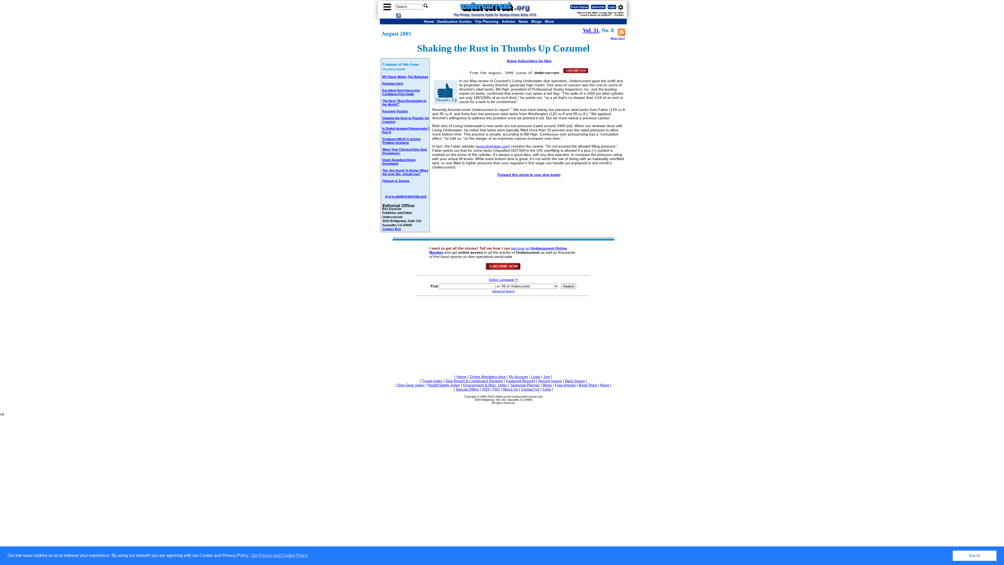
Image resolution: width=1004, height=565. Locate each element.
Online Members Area (488, 377)
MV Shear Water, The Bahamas (405, 77)
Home (429, 21)
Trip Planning (487, 21)
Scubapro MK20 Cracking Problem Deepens (401, 141)
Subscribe (598, 6)
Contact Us (530, 389)
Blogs (536, 21)
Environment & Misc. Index (485, 385)
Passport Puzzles (395, 111)
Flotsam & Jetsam (395, 181)
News (523, 21)
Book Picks (588, 385)
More (549, 21)
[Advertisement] (503, 334)
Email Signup (579, 6)
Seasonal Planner (525, 385)
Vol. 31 (591, 30)
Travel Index (432, 381)
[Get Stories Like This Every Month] (575, 73)
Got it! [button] (974, 555)
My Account (518, 377)
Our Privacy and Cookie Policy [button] (279, 555)
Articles (508, 21)
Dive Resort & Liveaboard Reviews (474, 381)
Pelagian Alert (392, 84)
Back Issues (575, 381)
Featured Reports (520, 381)
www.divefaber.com (493, 146)
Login (611, 6)
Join (546, 377)
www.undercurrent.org (405, 196)
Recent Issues (550, 381)
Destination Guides (454, 21)
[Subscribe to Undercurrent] (503, 270)
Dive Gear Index (410, 385)
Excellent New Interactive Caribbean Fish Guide (401, 92)
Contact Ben (391, 229)
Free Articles (565, 385)
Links (547, 389)
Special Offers (467, 389)
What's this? (618, 38)
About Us (510, 389)
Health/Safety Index (443, 385)
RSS (485, 389)
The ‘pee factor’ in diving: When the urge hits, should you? (405, 172)
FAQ (496, 389)
